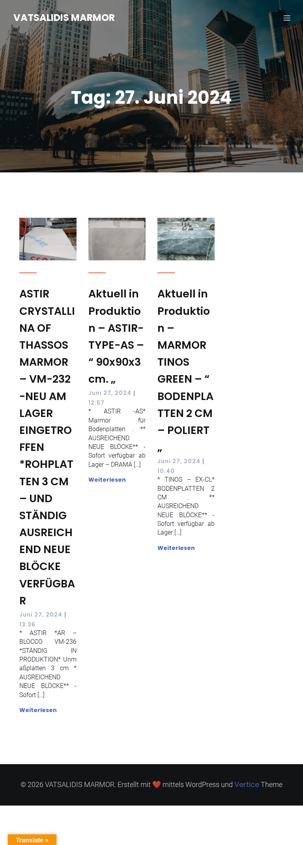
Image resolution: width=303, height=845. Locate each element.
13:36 (27, 624)
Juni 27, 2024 (40, 615)
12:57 (96, 403)
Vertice (246, 784)
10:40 (166, 471)
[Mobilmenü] (287, 17)
